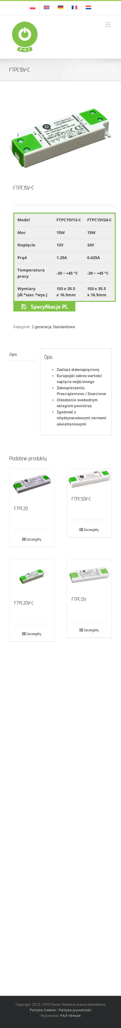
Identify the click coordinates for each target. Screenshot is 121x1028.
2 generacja (41, 326)
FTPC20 (21, 508)
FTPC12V (79, 599)
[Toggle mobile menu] (108, 24)
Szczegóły (34, 539)
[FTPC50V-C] (89, 479)
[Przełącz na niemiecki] (60, 8)
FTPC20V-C (24, 603)
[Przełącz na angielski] (46, 8)
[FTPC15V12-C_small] (60, 138)
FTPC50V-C (81, 499)
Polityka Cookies (43, 1010)
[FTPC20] (32, 483)
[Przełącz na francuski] (74, 8)
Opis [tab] (13, 354)
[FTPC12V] (89, 574)
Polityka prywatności (75, 1010)
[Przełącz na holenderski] (88, 8)
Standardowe (64, 326)
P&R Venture (70, 1015)
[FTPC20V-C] (32, 576)
